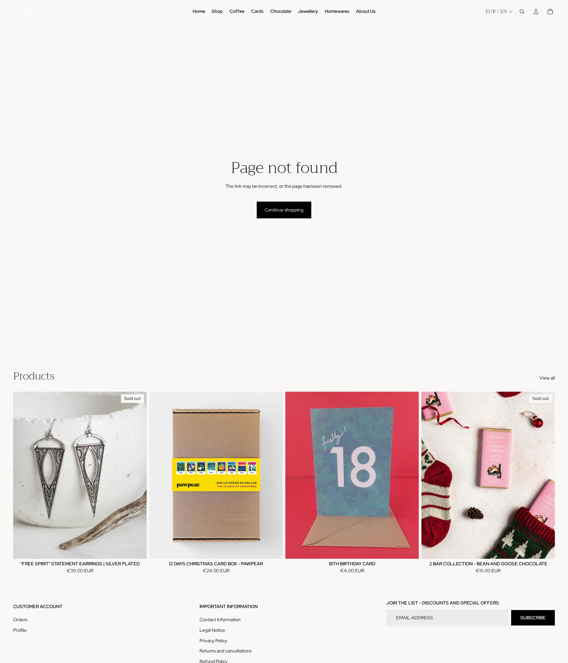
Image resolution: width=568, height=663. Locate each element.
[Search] (522, 11)
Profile (20, 630)
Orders (20, 620)
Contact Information (220, 620)
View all (547, 378)
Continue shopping (284, 210)
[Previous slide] (23, 475)
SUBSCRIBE (533, 618)
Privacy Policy (213, 641)
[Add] (272, 548)
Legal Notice (212, 630)
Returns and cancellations (225, 651)
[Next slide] (137, 475)
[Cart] (550, 11)
